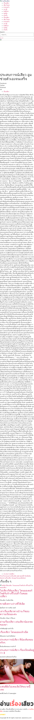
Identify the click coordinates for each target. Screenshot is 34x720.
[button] (17, 83)
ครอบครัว (6, 7)
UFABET (3, 714)
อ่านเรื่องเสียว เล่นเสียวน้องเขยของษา (16, 623)
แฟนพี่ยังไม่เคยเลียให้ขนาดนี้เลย (15, 688)
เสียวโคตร (6, 5)
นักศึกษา (6, 11)
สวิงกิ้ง (5, 15)
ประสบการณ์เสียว (8, 574)
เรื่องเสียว (6, 3)
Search (2, 32)
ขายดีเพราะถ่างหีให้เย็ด (12, 603)
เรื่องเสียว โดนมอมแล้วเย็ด (14, 632)
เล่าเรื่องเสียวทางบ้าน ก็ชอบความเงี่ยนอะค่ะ (14, 613)
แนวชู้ (5, 9)
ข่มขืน (5, 13)
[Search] (1, 38)
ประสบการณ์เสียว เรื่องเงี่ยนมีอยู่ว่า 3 (17, 651)
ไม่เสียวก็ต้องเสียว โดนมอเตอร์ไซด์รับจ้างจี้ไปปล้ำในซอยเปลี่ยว (16, 593)
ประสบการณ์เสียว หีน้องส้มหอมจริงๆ (16, 641)
